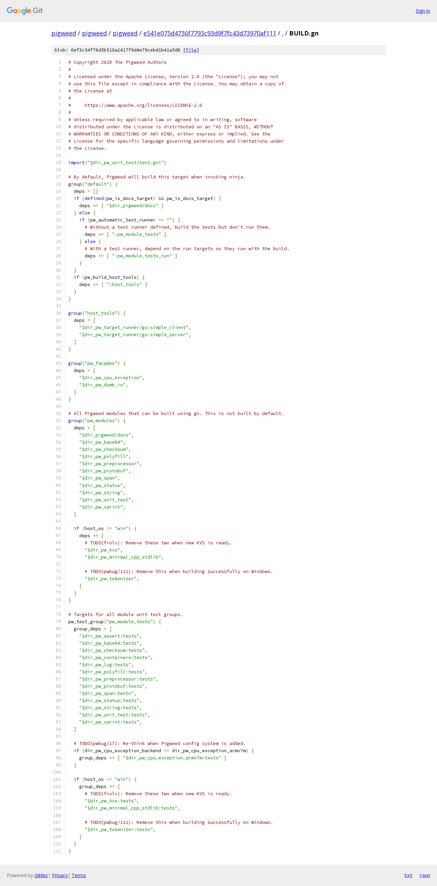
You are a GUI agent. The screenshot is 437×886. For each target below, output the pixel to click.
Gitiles (41, 875)
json (424, 875)
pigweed (63, 33)
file (191, 50)
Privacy (60, 875)
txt (408, 875)
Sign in (423, 11)
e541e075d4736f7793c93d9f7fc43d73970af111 (209, 33)
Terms (79, 875)
